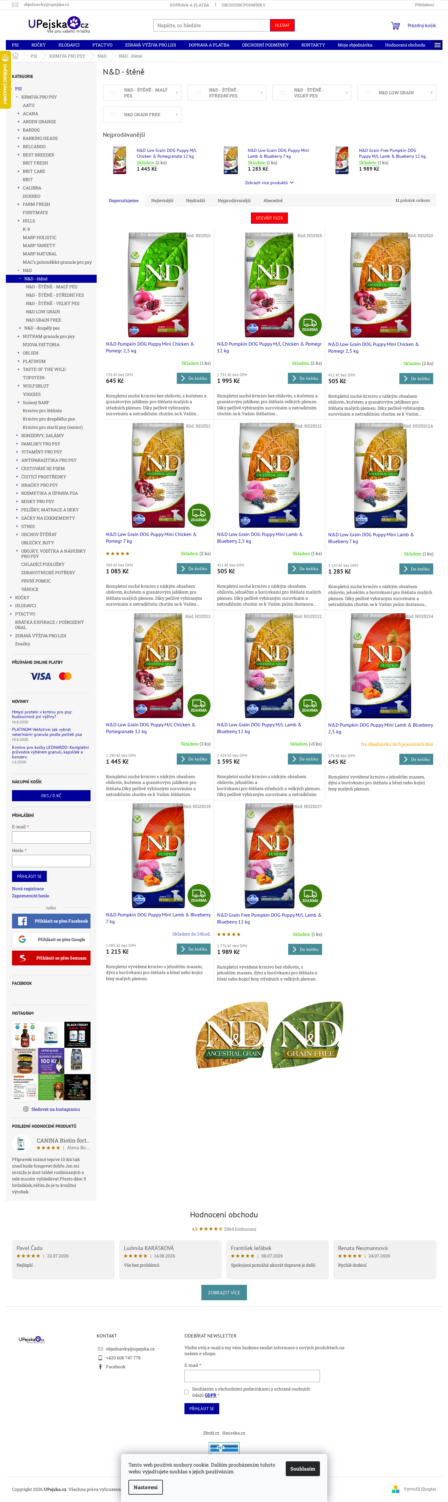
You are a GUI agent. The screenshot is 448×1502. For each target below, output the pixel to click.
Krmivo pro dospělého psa (49, 419)
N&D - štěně (35, 279)
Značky (22, 644)
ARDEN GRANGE (39, 121)
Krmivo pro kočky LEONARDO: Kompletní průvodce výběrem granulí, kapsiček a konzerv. (50, 752)
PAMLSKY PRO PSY (40, 444)
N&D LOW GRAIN (43, 312)
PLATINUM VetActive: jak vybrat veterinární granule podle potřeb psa (47, 732)
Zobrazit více (224, 1292)
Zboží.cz (211, 1433)
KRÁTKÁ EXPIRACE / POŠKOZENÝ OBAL (49, 624)
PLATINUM (34, 361)
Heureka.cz (233, 1433)
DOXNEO (31, 196)
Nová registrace (28, 888)
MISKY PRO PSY (37, 501)
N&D (27, 270)
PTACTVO (25, 614)
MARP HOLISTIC (40, 237)
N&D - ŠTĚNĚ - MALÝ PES (51, 287)
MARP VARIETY (39, 245)
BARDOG (31, 130)
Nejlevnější (162, 200)
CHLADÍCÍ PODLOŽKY (43, 564)
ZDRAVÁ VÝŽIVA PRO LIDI (40, 636)
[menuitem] (15, 45)
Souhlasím (302, 1468)
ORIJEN (30, 353)
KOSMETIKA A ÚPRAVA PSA (49, 493)
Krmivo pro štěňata (42, 410)
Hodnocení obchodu (224, 1214)
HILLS (29, 221)
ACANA (30, 113)
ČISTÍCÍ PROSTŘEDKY (43, 477)
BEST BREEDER (38, 155)
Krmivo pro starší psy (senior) (53, 427)
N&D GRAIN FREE (43, 320)
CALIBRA (32, 188)
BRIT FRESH (35, 163)
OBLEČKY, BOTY (37, 543)
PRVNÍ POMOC (36, 581)
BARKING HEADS (40, 138)
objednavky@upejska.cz (130, 1349)
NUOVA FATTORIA (41, 344)
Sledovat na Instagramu (55, 1109)
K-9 (26, 229)
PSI (18, 88)
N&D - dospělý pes (42, 328)
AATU (28, 105)
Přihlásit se (29, 876)
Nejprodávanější (234, 200)
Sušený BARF (36, 402)
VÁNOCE (29, 589)
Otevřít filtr (269, 218)
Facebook (116, 1367)
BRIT (28, 179)
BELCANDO (34, 146)
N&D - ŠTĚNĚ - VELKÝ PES (52, 303)
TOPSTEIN (34, 377)
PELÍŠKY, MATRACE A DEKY (50, 510)
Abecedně (273, 200)
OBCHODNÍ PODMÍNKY (243, 5)
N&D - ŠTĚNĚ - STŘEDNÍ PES (55, 295)
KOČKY (22, 597)
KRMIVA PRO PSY (39, 97)
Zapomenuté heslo (30, 896)
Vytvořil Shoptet (420, 1489)
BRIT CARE (34, 171)
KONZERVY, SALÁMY (42, 435)
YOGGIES (32, 394)
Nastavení (146, 1487)
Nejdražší (195, 200)
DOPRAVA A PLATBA (189, 5)
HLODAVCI (25, 605)
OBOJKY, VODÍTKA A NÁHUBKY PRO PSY (53, 553)
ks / (51, 795)
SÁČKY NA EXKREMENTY (48, 518)
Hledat (282, 25)
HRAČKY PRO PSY (39, 485)
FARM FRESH (36, 204)
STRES (28, 526)
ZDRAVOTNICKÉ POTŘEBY (48, 572)
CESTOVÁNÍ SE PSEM (43, 468)
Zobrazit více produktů (266, 182)
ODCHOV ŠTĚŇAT (39, 534)
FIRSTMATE (35, 212)
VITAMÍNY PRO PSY (41, 452)
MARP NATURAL (40, 254)
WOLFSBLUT (36, 386)
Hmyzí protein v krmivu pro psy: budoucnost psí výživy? (42, 714)
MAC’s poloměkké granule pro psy (57, 262)
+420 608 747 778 (123, 1358)
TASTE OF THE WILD (44, 369)
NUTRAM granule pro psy (49, 336)
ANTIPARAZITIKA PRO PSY (49, 460)
